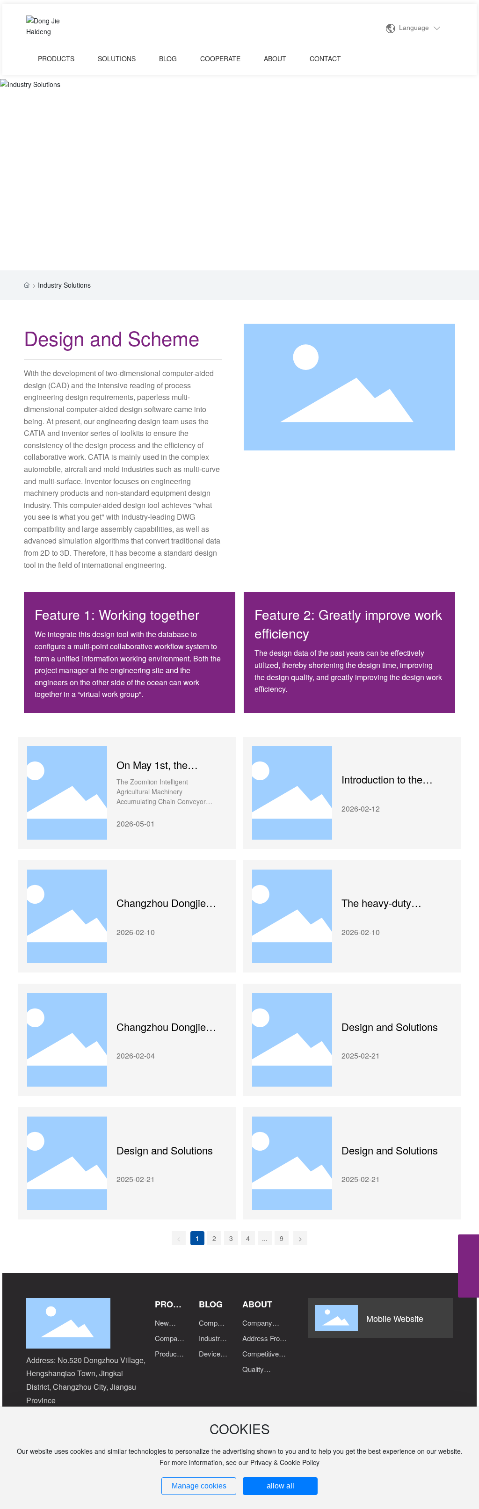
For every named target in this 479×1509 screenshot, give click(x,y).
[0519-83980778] (468, 1244)
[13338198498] (468, 1266)
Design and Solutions (389, 1026)
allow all (280, 1486)
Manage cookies (199, 1486)
